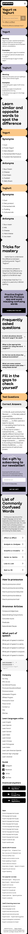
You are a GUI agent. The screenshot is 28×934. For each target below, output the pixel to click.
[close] (25, 445)
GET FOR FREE (14, 483)
